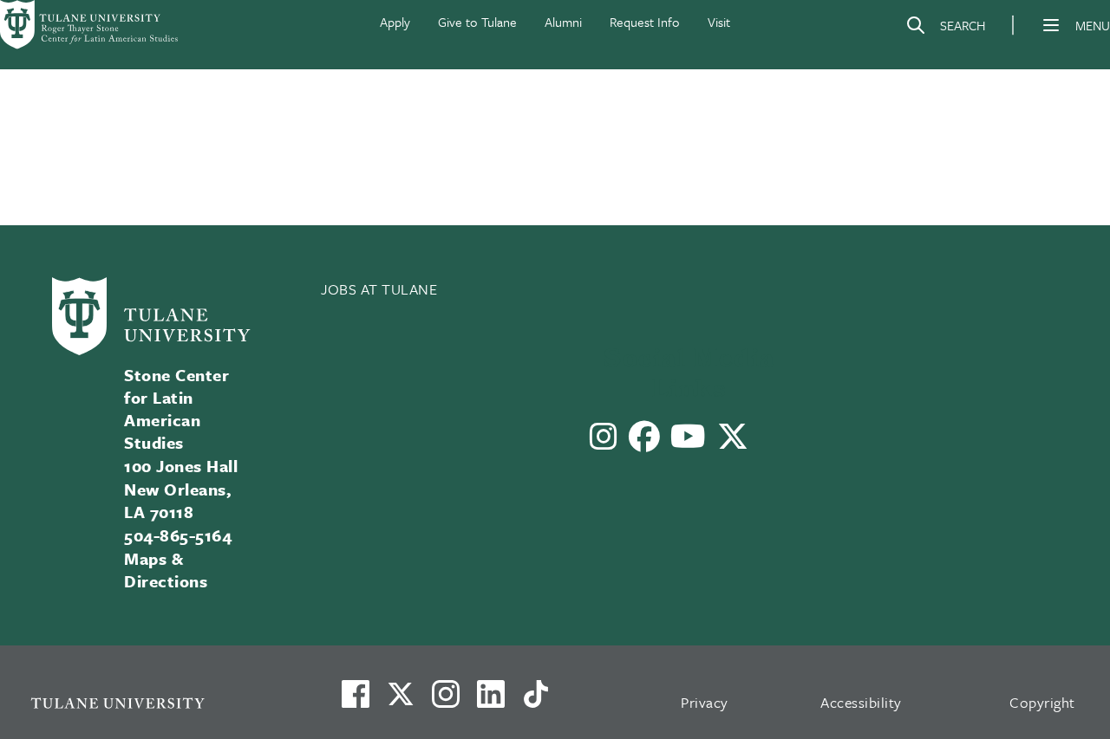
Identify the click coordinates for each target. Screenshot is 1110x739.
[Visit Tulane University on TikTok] (536, 701)
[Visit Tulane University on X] (400, 701)
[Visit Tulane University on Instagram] (445, 701)
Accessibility (861, 702)
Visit (719, 21)
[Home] (90, 24)
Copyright (1042, 702)
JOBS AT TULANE (379, 289)
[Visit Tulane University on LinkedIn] (490, 701)
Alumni (563, 21)
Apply (395, 21)
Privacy (704, 702)
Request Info (645, 21)
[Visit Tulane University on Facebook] (355, 701)
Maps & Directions (165, 570)
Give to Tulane (477, 21)
